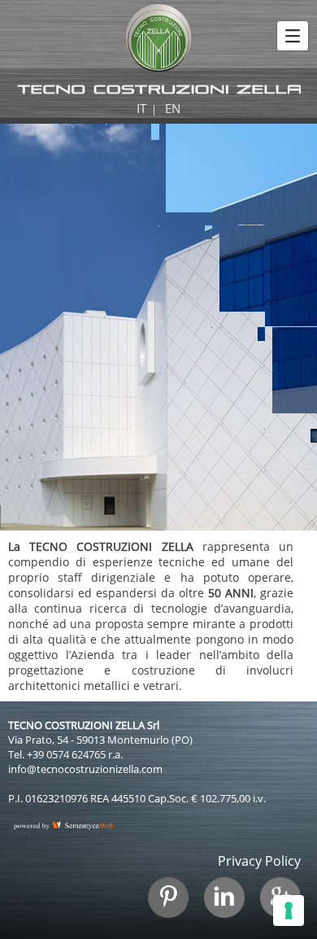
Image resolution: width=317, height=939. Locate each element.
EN (172, 108)
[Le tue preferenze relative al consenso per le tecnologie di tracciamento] (288, 910)
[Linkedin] (230, 906)
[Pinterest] (174, 906)
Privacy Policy (259, 861)
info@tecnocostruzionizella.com (85, 769)
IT (141, 108)
